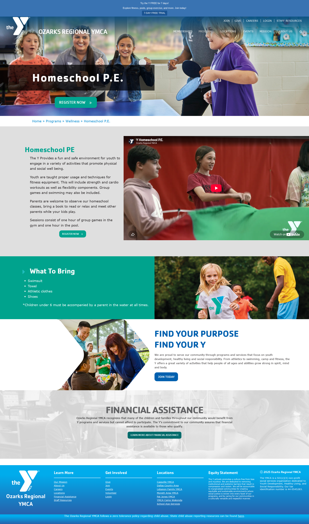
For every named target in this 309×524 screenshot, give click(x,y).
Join (107, 485)
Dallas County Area (168, 485)
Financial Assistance (65, 496)
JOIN (226, 20)
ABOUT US (285, 31)
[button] (300, 31)
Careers (58, 489)
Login (108, 496)
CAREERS (252, 20)
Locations (59, 493)
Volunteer (111, 493)
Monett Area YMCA (167, 493)
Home (37, 121)
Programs (53, 121)
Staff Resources (63, 500)
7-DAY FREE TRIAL (154, 13)
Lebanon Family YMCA (169, 489)
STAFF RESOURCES (289, 20)
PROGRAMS (206, 31)
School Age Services (168, 503)
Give (107, 482)
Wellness (73, 121)
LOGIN (267, 20)
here (241, 516)
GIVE (238, 20)
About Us (59, 485)
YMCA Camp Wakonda (169, 500)
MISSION (266, 31)
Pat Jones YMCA (166, 496)
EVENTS (248, 31)
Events (109, 489)
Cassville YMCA (165, 482)
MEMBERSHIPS (182, 31)
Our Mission (60, 482)
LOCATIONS (228, 31)
